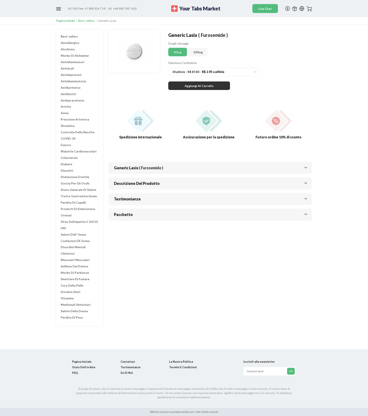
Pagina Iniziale (82, 361)
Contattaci (128, 361)
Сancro (66, 145)
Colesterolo (69, 157)
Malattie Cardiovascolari (78, 151)
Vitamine (67, 298)
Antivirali (67, 68)
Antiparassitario (72, 100)
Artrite (66, 106)
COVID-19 (68, 138)
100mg (198, 52)
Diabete (66, 164)
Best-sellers (86, 20)
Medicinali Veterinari (76, 304)
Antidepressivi (71, 75)
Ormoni (66, 215)
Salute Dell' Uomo (73, 234)
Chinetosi (68, 253)
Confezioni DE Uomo (75, 241)
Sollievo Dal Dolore (74, 266)
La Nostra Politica (181, 361)
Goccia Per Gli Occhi (75, 183)
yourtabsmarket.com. (182, 411)
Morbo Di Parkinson (75, 272)
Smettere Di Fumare (75, 279)
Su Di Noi (127, 372)
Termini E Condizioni (183, 367)
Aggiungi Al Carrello (199, 86)
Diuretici (67, 170)
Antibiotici (68, 94)
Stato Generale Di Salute (78, 189)
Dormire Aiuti (70, 292)
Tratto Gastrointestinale (79, 196)
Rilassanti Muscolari (75, 260)
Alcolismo (68, 49)
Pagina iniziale (65, 20)
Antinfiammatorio (73, 81)
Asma (65, 113)
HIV (63, 228)
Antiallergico (70, 43)
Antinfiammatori (72, 62)
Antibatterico (70, 87)
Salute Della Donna (74, 311)
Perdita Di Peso (72, 317)
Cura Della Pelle (72, 285)
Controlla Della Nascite (77, 132)
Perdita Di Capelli (73, 202)
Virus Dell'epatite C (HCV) (79, 221)
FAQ (75, 372)
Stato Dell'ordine (83, 367)
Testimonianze (131, 367)
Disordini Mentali (73, 247)
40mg (177, 52)
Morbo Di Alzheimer (75, 55)
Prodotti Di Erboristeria (78, 209)
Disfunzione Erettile (75, 177)
